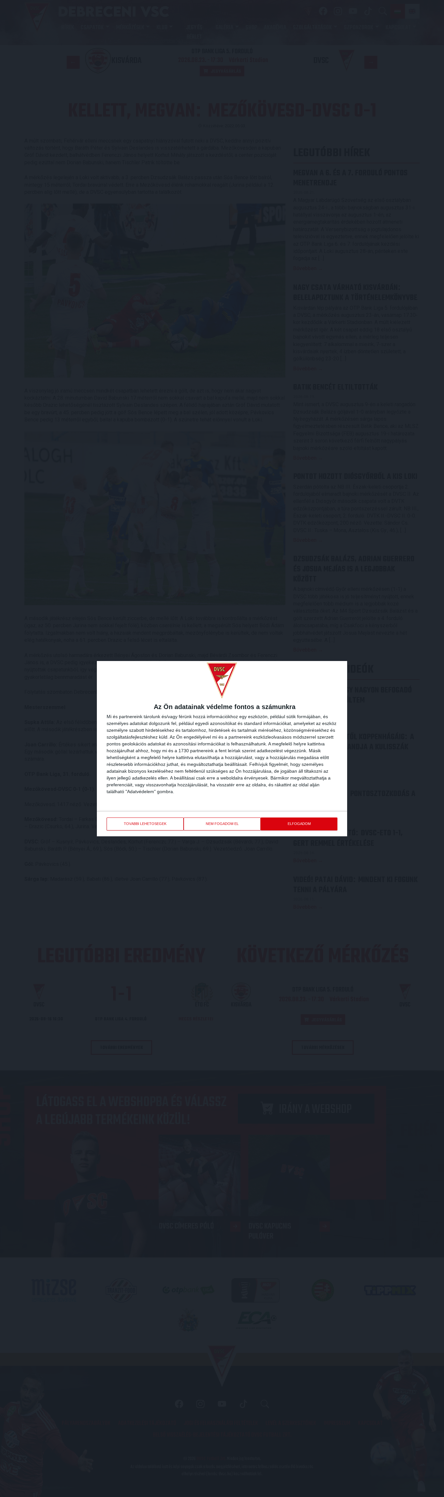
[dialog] (222, 748)
